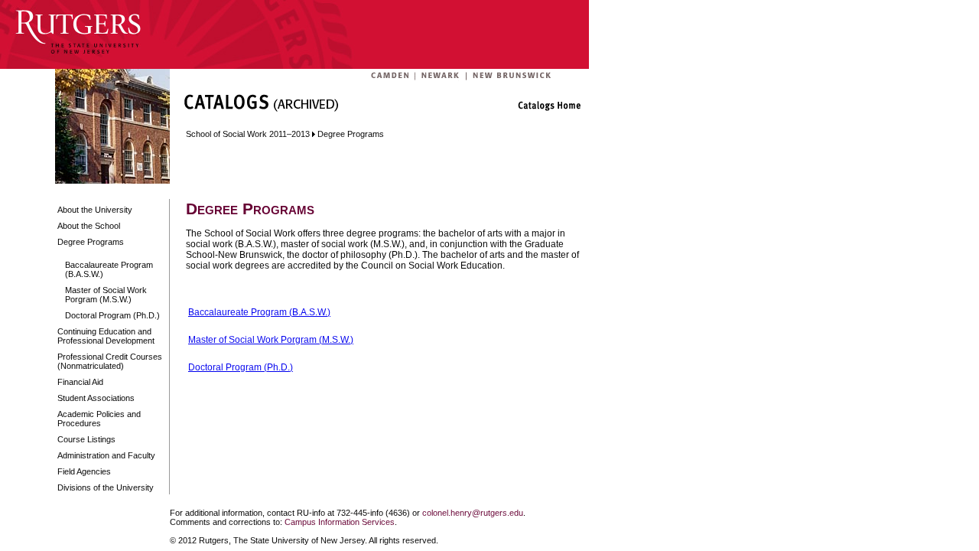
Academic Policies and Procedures (99, 418)
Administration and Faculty (106, 455)
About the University (94, 209)
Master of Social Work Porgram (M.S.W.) (106, 294)
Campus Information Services (340, 522)
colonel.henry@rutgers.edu (472, 512)
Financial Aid (80, 381)
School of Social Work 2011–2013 (248, 134)
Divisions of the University (105, 487)
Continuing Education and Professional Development (105, 336)
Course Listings (86, 439)
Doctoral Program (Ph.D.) (112, 315)
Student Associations (96, 398)
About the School (88, 225)
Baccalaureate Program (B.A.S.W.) (109, 269)
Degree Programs (90, 241)
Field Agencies (84, 471)
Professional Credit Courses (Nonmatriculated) (109, 361)
